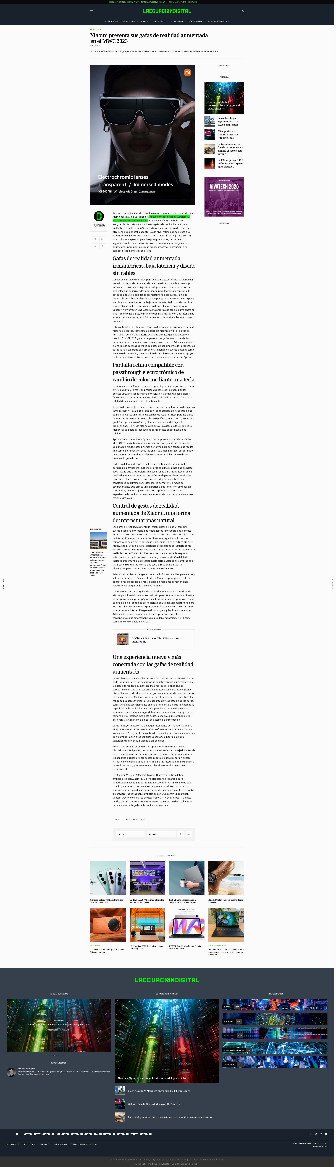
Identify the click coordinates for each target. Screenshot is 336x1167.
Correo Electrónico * (116, 571)
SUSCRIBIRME (117, 609)
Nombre (110, 581)
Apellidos (111, 591)
